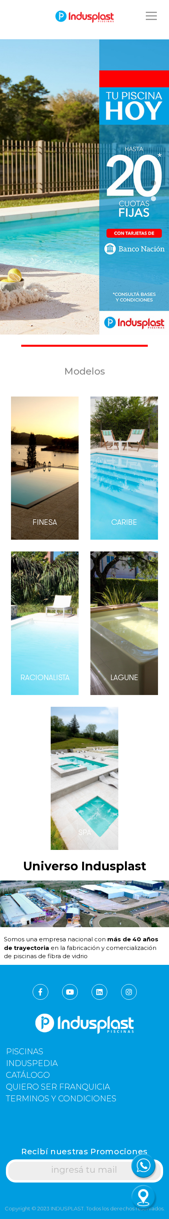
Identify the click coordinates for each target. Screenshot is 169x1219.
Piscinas (24, 1052)
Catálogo (28, 1075)
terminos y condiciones (61, 1099)
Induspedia (32, 1063)
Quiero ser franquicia (58, 1087)
